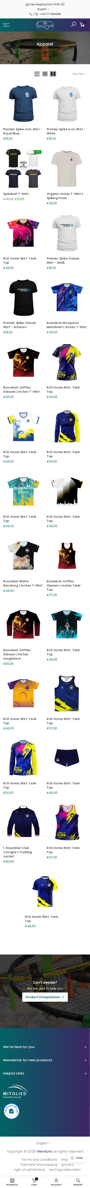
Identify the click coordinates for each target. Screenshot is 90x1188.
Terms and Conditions (39, 1159)
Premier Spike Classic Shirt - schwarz (19, 325)
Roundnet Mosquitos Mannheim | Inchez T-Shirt (67, 325)
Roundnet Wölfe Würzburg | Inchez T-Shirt (22, 583)
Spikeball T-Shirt (16, 194)
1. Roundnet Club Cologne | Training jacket (17, 852)
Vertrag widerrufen (65, 1169)
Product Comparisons (43, 997)
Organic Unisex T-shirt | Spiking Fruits (65, 196)
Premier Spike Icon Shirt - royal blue (22, 131)
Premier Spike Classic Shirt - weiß (63, 260)
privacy (68, 1164)
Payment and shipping (39, 1164)
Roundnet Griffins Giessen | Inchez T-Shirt (21, 389)
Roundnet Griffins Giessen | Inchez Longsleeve (17, 654)
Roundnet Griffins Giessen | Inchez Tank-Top (64, 585)
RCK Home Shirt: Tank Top (19, 260)
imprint (67, 1159)
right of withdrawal (29, 1169)
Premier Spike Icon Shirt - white (66, 131)
